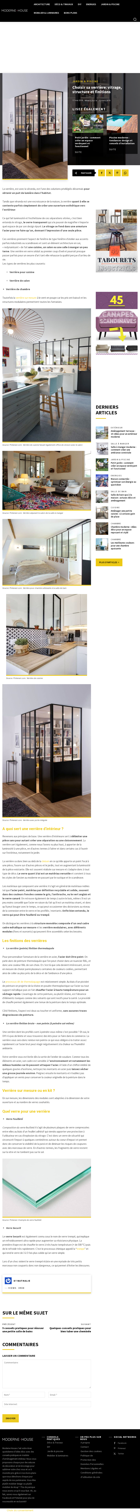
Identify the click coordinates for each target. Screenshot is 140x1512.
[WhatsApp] (125, 172)
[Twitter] (109, 172)
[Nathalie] (9, 1280)
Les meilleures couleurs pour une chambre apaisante (122, 545)
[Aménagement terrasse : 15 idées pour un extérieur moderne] (102, 432)
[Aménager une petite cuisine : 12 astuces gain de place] (102, 512)
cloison (45, 861)
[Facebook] (101, 172)
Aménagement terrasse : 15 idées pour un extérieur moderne (124, 434)
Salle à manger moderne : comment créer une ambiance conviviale (123, 450)
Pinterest (122, 1448)
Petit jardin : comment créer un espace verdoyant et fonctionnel (88, 142)
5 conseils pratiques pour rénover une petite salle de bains (23, 1329)
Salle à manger (120, 444)
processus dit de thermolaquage (23, 981)
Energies (116, 476)
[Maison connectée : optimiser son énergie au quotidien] (102, 480)
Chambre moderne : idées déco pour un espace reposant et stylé (123, 529)
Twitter (121, 1453)
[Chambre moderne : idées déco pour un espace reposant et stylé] (102, 528)
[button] (135, 19)
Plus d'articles (108, 562)
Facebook (122, 1443)
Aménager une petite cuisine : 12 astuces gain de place (123, 513)
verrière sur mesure (26, 297)
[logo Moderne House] (15, 10)
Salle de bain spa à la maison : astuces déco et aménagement (123, 497)
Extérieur (117, 428)
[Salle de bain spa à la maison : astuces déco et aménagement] (102, 496)
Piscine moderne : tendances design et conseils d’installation (122, 140)
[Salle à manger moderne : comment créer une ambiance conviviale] (102, 449)
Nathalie (23, 1280)
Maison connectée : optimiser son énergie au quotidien (123, 481)
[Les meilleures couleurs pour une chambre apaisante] (102, 544)
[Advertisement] (70, 47)
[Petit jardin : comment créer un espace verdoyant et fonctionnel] (87, 123)
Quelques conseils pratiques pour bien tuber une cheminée (70, 1329)
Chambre (116, 524)
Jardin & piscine (85, 81)
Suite (78, 152)
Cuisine (115, 508)
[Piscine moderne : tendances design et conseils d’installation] (122, 123)
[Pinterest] (117, 172)
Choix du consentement (20, 1510)
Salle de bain (119, 492)
